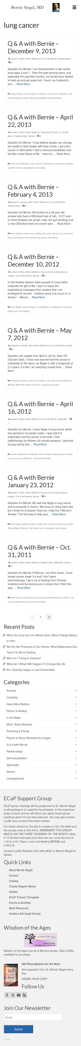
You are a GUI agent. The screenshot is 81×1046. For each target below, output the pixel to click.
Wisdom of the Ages (16, 951)
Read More (23, 84)
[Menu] (74, 7)
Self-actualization (17, 758)
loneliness (42, 94)
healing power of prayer (62, 454)
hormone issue (30, 94)
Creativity (12, 697)
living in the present (16, 237)
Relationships (64, 58)
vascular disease (54, 98)
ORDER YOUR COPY (34, 979)
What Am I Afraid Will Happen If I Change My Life (36, 664)
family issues (48, 163)
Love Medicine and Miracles (49, 307)
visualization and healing (34, 167)
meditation (63, 94)
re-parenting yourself (50, 384)
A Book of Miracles (18, 454)
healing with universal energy (49, 524)
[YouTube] (18, 995)
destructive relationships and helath (53, 597)
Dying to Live (57, 233)
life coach (69, 233)
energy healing (16, 94)
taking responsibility (37, 98)
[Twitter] (12, 995)
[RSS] (24, 995)
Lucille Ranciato (23, 851)
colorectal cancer (29, 597)
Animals (23, 201)
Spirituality (62, 418)
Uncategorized (15, 778)
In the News (14, 717)
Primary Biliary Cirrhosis (18, 528)
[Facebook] (7, 995)
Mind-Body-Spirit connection (28, 384)
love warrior (30, 237)
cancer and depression (20, 163)
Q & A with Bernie (49, 58)
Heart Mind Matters (18, 704)
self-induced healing (42, 458)
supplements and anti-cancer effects (30, 601)
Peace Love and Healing (18, 311)
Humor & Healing (17, 711)
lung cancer (52, 94)
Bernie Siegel (15, 233)
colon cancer (36, 163)
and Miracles (32, 454)
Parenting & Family (49, 132)
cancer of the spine (36, 380)
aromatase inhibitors (18, 380)
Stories (31, 135)
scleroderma (53, 237)
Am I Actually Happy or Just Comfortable (31, 670)
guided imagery (29, 524)
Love (48, 380)
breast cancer (28, 233)
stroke (25, 98)
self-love (19, 167)
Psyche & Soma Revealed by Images (29, 738)
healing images (29, 307)
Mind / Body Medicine (30, 58)
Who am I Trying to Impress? (24, 658)
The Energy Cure (36, 528)
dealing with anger (43, 233)
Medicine (28, 458)
